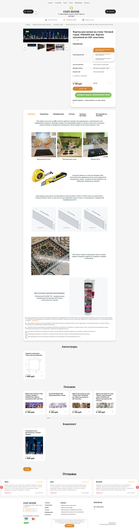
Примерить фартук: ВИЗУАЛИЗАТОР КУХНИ (93, 95)
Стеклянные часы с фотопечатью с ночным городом (33, 432)
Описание (31, 114)
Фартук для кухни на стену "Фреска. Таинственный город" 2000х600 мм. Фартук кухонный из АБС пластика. (104, 397)
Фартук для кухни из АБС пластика (68, 505)
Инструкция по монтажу (101, 115)
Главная (50, 2)
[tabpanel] (34, 365)
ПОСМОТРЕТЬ (35, 320)
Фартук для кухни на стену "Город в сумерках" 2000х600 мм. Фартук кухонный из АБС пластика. (34, 396)
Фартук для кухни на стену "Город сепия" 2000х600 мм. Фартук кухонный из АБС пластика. (81, 396)
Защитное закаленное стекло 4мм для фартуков (33, 354)
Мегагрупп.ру (112, 522)
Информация (78, 2)
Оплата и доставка (82, 115)
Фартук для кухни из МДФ (66, 507)
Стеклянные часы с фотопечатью (68, 514)
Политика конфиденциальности (107, 524)
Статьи (71, 2)
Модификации (58, 114)
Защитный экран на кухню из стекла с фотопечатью (72, 512)
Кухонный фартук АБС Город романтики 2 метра (57, 394)
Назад (27, 469)
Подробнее (7, 492)
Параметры (44, 114)
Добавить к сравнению (81, 76)
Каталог (29, 11)
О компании (58, 2)
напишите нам (30, 510)
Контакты (87, 2)
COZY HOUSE (71, 11)
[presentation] (1, 487)
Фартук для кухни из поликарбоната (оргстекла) (71, 509)
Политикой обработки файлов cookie (72, 523)
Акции (65, 2)
